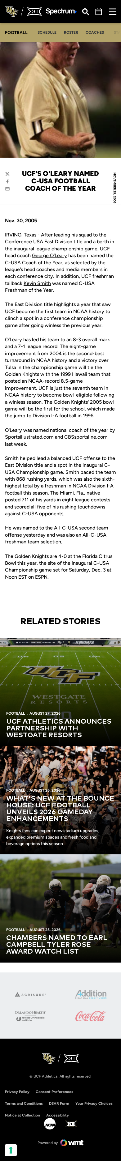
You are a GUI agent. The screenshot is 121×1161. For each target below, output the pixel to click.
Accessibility (57, 1115)
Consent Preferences (54, 1092)
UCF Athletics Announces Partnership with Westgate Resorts (58, 728)
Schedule (47, 32)
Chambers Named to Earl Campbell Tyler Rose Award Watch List (56, 945)
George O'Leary (49, 255)
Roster (71, 32)
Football (15, 713)
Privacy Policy (17, 1092)
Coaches (95, 32)
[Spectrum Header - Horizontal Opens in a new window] (61, 11)
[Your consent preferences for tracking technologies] (11, 1150)
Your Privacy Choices (94, 1103)
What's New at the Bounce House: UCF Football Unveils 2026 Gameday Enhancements (60, 809)
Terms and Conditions (24, 1103)
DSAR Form (59, 1103)
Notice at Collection (22, 1115)
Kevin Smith (37, 283)
